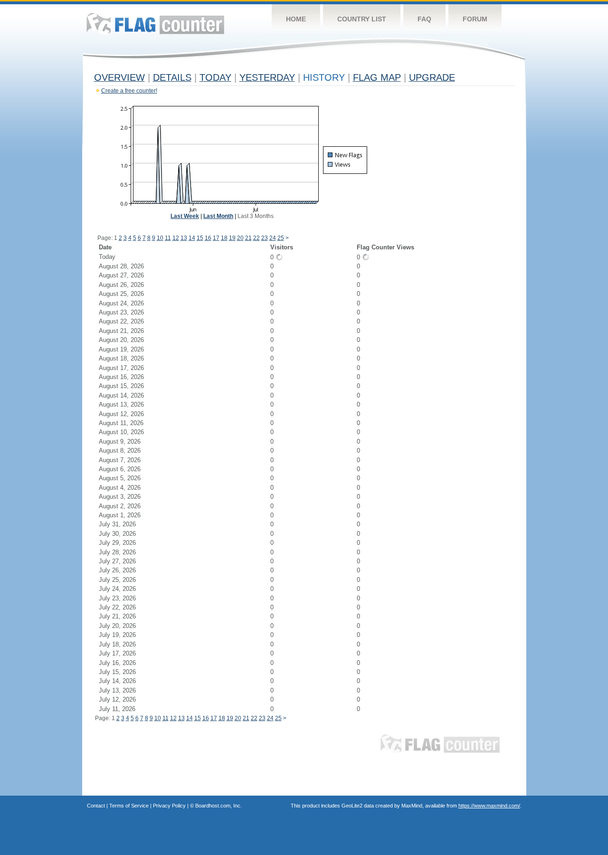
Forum (475, 19)
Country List (361, 19)
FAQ (424, 19)
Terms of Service (129, 805)
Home (296, 19)
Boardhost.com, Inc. (218, 805)
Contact (96, 805)
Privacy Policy (169, 805)
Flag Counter (155, 23)
